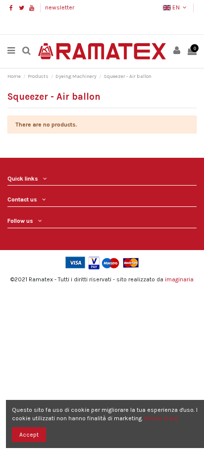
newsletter (59, 7)
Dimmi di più (161, 418)
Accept (29, 434)
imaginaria (179, 279)
